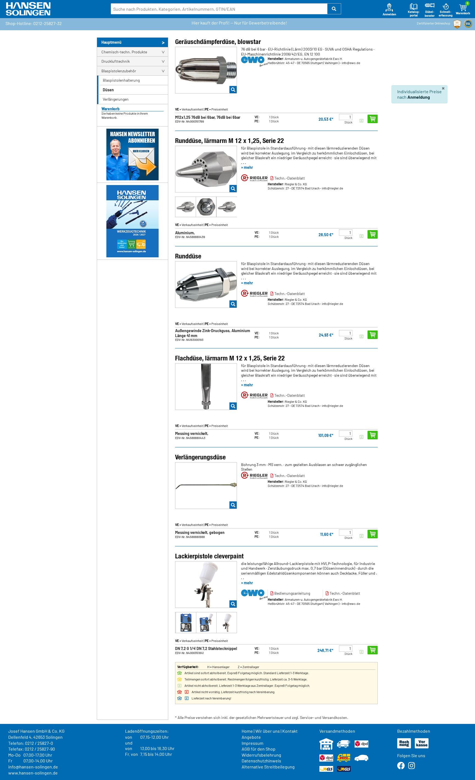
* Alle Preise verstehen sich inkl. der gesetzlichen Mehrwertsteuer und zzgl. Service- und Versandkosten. (261, 717)
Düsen (108, 89)
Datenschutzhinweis (261, 760)
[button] (334, 8)
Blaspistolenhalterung (121, 80)
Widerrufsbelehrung (261, 754)
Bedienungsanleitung (292, 593)
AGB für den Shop (258, 748)
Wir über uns (267, 731)
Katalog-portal (414, 13)
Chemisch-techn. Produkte (124, 51)
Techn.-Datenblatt (289, 178)
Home (247, 731)
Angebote (251, 737)
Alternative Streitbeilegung (268, 766)
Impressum (252, 743)
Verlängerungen (116, 99)
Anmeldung (418, 97)
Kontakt (290, 731)
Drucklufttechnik (115, 61)
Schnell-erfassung (445, 13)
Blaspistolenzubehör (118, 70)
